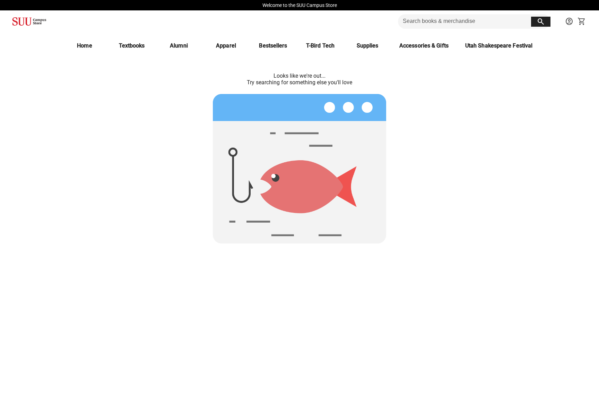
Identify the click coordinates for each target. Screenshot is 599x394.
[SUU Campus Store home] (29, 21)
